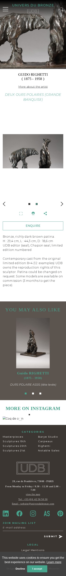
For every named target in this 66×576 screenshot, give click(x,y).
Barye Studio (48, 436)
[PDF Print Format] (33, 213)
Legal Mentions (33, 550)
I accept (37, 568)
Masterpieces (13, 436)
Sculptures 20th (15, 445)
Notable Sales (48, 450)
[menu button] (5, 9)
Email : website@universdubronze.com (33, 503)
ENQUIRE (33, 226)
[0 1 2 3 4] (33, 418)
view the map (33, 494)
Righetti (44, 445)
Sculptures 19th (14, 441)
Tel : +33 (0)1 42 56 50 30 (32, 499)
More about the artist (33, 86)
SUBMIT (51, 536)
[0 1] (33, 155)
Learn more (54, 562)
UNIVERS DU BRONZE (33, 5)
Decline (20, 568)
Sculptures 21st (14, 450)
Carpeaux (45, 441)
